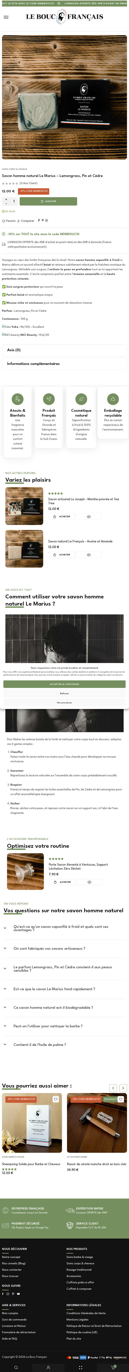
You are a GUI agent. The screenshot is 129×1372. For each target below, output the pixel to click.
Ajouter (50, 201)
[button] (7, 97)
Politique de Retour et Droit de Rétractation (94, 1326)
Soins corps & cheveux (14, 169)
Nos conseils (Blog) (14, 1263)
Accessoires (74, 1276)
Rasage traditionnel (79, 1269)
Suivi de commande (14, 1319)
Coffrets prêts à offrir (80, 1282)
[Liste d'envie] (48, 1099)
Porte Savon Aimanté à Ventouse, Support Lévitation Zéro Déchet (78, 866)
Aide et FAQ (9, 1338)
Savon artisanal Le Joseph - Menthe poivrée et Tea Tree (83, 501)
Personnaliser (64, 702)
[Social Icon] (3, 1294)
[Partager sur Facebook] (39, 220)
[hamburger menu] (6, 17)
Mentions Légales (77, 1319)
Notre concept (11, 1257)
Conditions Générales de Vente (86, 1313)
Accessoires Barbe (69, 1157)
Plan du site (74, 1338)
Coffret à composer (79, 1289)
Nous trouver (10, 1276)
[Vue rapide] (89, 517)
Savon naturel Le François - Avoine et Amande (80, 541)
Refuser (64, 693)
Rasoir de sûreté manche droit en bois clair (89, 1164)
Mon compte (10, 1313)
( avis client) (28, 183)
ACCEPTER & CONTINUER (64, 684)
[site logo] (64, 17)
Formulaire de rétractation (19, 1332)
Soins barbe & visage (80, 1257)
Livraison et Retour (14, 1326)
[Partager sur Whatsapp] (46, 220)
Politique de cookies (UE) (82, 1332)
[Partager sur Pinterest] (42, 220)
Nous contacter (12, 1269)
